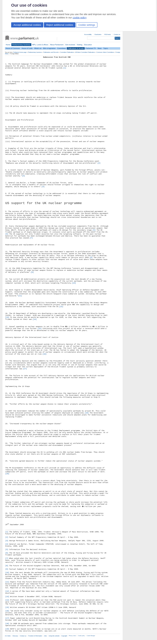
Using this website (54, 636)
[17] (25, 369)
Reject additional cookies (59, 25)
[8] (91, 258)
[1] (64, 68)
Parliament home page (19, 52)
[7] (31, 238)
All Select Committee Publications (85, 52)
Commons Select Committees (105, 52)
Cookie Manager (91, 635)
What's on (37, 48)
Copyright (64, 636)
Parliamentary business (21, 45)
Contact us (117, 34)
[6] (6, 234)
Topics (105, 48)
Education (88, 45)
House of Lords (27, 48)
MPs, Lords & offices (40, 45)
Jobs (45, 636)
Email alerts (98, 34)
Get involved (70, 45)
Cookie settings (86, 25)
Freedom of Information (35, 636)
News (100, 48)
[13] (7, 317)
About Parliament (56, 45)
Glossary (15, 636)
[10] (74, 283)
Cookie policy (81, 635)
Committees (61, 48)
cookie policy (79, 17)
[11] (20, 296)
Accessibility (88, 34)
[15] (40, 329)
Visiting (79, 45)
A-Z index (8, 636)
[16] (44, 354)
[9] (32, 272)
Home (8, 45)
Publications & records (76, 48)
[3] (23, 176)
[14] (35, 319)
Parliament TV (91, 48)
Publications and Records (51, 52)
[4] (43, 187)
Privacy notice (72, 635)
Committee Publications (67, 52)
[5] (94, 230)
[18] (87, 413)
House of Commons (13, 48)
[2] (99, 163)
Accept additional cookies (27, 25)
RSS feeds (107, 34)
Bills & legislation (49, 48)
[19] (7, 474)
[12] (61, 307)
